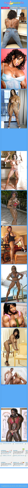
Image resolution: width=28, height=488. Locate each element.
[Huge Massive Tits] (14, 3)
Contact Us (24, 485)
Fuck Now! (22, 7)
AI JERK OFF (14, 7)
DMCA (20, 485)
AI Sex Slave (5, 7)
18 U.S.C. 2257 (15, 485)
